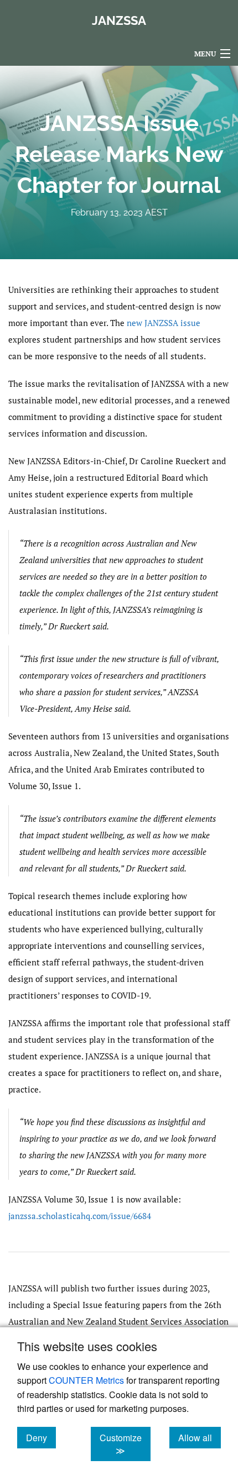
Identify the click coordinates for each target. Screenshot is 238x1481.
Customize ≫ (125, 1444)
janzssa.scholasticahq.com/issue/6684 (79, 1215)
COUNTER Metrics (86, 1380)
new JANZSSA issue (163, 322)
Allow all (199, 1437)
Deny (41, 1437)
